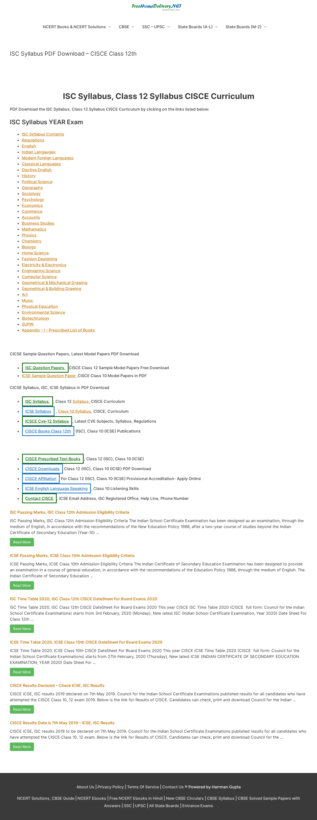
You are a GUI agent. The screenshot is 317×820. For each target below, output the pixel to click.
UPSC (140, 805)
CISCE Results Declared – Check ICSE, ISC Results (57, 685)
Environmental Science (43, 312)
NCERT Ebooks (92, 798)
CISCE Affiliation (40, 478)
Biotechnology (35, 318)
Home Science (35, 252)
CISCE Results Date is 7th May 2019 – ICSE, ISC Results (62, 722)
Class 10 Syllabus (74, 411)
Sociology (31, 193)
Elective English (37, 169)
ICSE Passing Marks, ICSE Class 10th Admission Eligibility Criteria (72, 555)
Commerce (32, 211)
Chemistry (31, 241)
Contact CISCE (39, 498)
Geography (32, 187)
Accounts (31, 217)
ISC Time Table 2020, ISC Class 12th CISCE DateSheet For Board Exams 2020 (83, 598)
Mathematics (34, 229)
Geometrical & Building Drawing (51, 288)
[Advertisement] (158, 76)
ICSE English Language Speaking (56, 488)
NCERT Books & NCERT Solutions (74, 26)
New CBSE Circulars (185, 798)
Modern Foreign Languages (48, 157)
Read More (22, 542)
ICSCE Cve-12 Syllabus (47, 421)
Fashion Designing (39, 258)
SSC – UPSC (153, 26)
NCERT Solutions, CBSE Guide (45, 798)
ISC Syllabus (37, 401)
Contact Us (173, 786)
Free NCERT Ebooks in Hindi (136, 798)
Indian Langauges (38, 151)
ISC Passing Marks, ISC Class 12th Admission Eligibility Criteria (69, 512)
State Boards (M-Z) (244, 26)
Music (27, 300)
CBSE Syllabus (221, 798)
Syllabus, (82, 401)
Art (25, 294)
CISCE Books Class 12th (48, 431)
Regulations (33, 140)
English (29, 146)
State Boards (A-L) (195, 26)
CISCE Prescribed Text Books (52, 458)
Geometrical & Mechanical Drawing (54, 282)
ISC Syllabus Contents (43, 134)
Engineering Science (41, 270)
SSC (128, 805)
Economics (32, 205)
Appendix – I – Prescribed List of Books (58, 330)
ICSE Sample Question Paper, (50, 375)
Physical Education (40, 306)
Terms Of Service (143, 786)
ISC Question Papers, (45, 367)
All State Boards (164, 805)
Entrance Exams (197, 805)
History (29, 175)
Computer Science (39, 276)
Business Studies (38, 223)
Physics (29, 235)
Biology (29, 246)
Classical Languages (41, 163)
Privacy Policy (111, 786)
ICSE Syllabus (38, 411)
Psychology (33, 199)
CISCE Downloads (42, 468)
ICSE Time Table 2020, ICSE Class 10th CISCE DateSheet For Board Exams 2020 (86, 642)
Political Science (37, 181)
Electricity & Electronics (44, 264)
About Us (85, 786)
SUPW (28, 324)
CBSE (124, 26)
